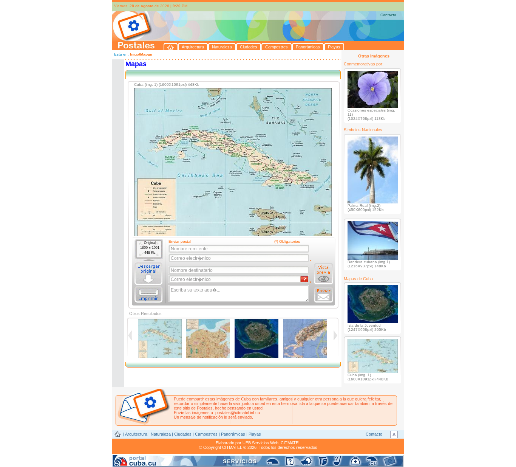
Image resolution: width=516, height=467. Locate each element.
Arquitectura (136, 434)
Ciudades (183, 434)
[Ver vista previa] (323, 274)
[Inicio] (171, 46)
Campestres (206, 434)
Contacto (388, 15)
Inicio (134, 54)
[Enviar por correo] (323, 295)
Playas (255, 434)
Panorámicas (233, 434)
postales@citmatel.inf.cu (237, 412)
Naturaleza (161, 434)
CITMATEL (291, 443)
